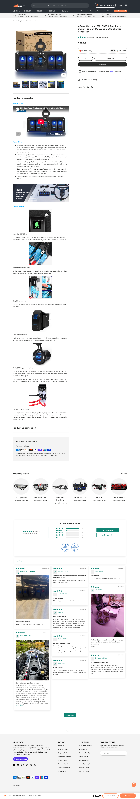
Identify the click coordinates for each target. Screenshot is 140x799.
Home (14, 20)
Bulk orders (62, 771)
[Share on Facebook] (88, 87)
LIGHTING (16, 11)
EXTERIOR (27, 11)
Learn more (118, 71)
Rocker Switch (80, 497)
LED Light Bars (21, 497)
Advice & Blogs (63, 749)
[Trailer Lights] (119, 486)
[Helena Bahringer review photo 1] (32, 660)
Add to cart (110, 58)
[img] (20, 568)
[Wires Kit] (99, 486)
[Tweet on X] (84, 87)
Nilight (18, 785)
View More (123, 473)
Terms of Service (64, 764)
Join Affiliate (106, 11)
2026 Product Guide (85, 746)
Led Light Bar (83, 749)
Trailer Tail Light (84, 768)
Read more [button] (19, 706)
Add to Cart (110, 796)
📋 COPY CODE (121, 51)
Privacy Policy (63, 760)
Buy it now (102, 64)
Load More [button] (70, 715)
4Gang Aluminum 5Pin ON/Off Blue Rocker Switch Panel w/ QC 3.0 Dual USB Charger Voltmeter (28, 20)
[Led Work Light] (40, 486)
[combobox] (60, 5)
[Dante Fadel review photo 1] (107, 616)
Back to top (70, 731)
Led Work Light (40, 497)
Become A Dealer (84, 771)
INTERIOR (39, 11)
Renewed (84, 11)
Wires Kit (99, 497)
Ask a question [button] (107, 535)
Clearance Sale (95, 11)
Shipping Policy (63, 753)
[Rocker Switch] (80, 486)
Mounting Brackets (60, 498)
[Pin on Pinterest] (92, 87)
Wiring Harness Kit (85, 764)
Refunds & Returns (64, 757)
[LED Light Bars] (21, 486)
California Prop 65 (64, 768)
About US (61, 746)
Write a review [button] (107, 530)
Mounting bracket (84, 753)
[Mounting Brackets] (60, 486)
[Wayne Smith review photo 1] (32, 597)
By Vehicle (65, 11)
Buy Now (128, 796)
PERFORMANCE (52, 11)
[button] (126, 5)
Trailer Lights (119, 497)
